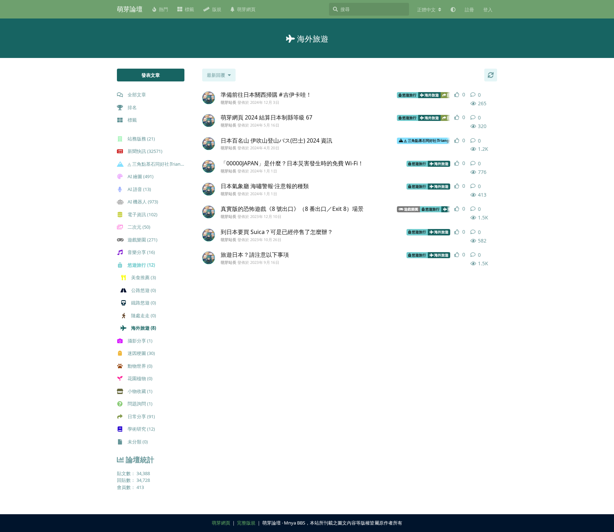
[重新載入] (490, 75)
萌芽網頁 (221, 523)
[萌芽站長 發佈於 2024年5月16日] (208, 120)
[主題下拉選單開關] (494, 95)
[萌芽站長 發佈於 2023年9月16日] (208, 257)
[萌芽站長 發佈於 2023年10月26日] (208, 235)
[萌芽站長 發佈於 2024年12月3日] (208, 97)
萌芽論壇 (129, 9)
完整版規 (246, 523)
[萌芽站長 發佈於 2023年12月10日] (208, 212)
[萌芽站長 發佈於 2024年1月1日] (208, 166)
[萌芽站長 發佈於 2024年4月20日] (208, 143)
